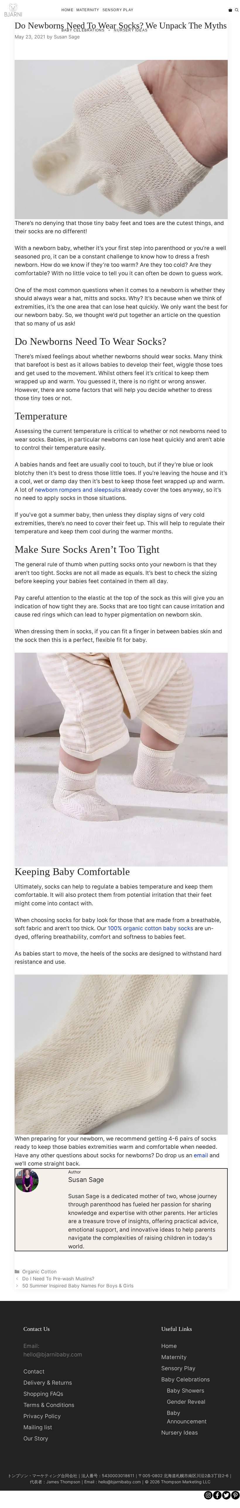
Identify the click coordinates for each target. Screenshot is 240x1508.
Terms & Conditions (48, 1405)
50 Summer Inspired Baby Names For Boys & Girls (77, 1286)
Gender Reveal (186, 1401)
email (201, 1155)
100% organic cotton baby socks (150, 928)
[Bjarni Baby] (13, 10)
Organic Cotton (39, 1271)
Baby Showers (185, 1390)
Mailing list (37, 1427)
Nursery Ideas (131, 30)
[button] (237, 10)
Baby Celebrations (82, 30)
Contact (33, 1371)
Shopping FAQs (43, 1394)
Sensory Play (117, 10)
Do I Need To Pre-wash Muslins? (58, 1279)
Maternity (88, 10)
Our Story (35, 1438)
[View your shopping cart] (230, 10)
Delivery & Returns (47, 1382)
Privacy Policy (42, 1416)
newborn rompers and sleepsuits (78, 489)
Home (67, 10)
